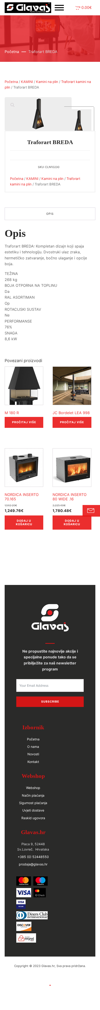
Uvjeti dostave (33, 810)
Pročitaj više (24, 422)
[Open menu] (59, 7)
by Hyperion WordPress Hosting (50, 971)
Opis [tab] (50, 213)
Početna (12, 51)
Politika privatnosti (50, 990)
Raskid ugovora (33, 818)
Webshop (33, 788)
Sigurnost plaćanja (33, 803)
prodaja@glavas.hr (33, 864)
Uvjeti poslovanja (50, 980)
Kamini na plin (47, 82)
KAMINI (27, 82)
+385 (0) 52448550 (33, 857)
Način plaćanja (33, 795)
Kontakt (33, 762)
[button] (83, 8)
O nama (33, 747)
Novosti (33, 754)
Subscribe (50, 701)
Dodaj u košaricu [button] (24, 522)
